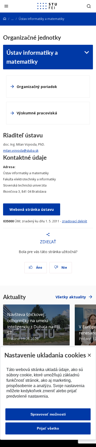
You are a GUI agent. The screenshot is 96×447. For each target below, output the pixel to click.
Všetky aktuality (71, 297)
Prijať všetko (48, 428)
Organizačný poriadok (37, 86)
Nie (64, 267)
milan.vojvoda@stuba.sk (20, 150)
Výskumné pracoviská (37, 113)
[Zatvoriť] (6, 6)
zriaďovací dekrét (74, 221)
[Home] (4, 19)
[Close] (89, 355)
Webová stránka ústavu (31, 209)
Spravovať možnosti (48, 414)
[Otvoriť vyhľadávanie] (89, 6)
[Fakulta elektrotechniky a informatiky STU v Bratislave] (47, 6)
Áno (38, 267)
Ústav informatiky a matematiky (32, 57)
